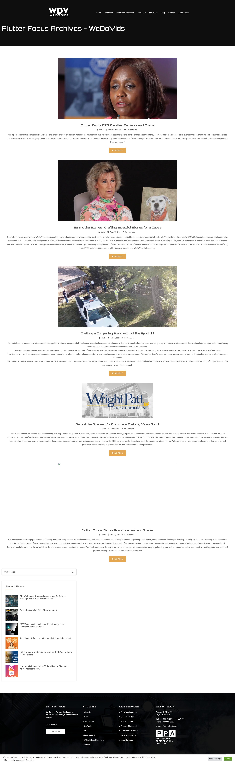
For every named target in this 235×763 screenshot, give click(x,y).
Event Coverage (127, 740)
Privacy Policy (89, 735)
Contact (171, 13)
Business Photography (129, 726)
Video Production (127, 717)
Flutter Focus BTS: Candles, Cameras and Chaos (117, 125)
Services (142, 13)
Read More (117, 150)
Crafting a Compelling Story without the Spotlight (117, 333)
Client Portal (184, 13)
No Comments (132, 130)
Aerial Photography (128, 735)
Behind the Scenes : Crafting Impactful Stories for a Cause (117, 227)
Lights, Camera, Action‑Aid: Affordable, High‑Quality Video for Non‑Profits (46, 653)
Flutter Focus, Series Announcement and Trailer (118, 530)
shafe (101, 130)
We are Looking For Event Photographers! (38, 610)
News (86, 717)
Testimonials (89, 721)
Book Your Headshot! (125, 13)
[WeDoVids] (59, 12)
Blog (163, 13)
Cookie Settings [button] (215, 759)
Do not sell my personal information (19, 760)
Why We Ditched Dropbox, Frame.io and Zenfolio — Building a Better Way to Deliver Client (42, 597)
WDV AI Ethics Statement (94, 740)
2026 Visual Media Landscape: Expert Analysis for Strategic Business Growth (42, 625)
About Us (109, 13)
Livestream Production (129, 731)
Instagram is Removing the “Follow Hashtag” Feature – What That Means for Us (44, 667)
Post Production (127, 721)
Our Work (153, 13)
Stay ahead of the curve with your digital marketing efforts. (46, 638)
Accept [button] (227, 759)
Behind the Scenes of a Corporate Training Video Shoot (117, 424)
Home (98, 13)
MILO (86, 731)
